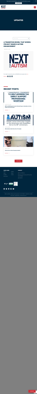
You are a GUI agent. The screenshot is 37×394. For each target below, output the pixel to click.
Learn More (18, 3)
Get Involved (6, 176)
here (27, 74)
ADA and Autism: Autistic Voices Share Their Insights (13, 128)
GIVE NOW (32, 391)
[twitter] (11, 189)
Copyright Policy (17, 195)
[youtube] (13, 189)
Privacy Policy (12, 195)
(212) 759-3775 (20, 177)
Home (5, 171)
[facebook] (4, 189)
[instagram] (6, 189)
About (5, 173)
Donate (12, 173)
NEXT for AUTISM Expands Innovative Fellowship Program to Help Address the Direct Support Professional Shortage (18, 107)
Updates (12, 171)
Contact (12, 174)
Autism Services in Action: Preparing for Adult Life (12, 150)
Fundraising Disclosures (23, 195)
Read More (7, 110)
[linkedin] (8, 189)
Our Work (5, 174)
